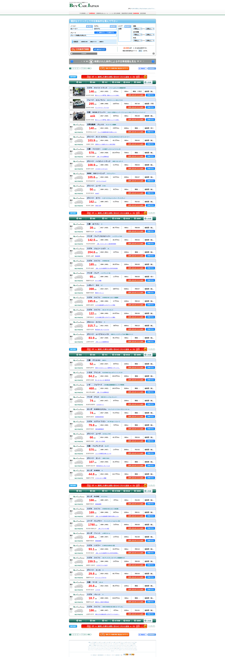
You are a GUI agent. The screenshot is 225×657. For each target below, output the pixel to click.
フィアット (114, 649)
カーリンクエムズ (101, 181)
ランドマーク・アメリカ (102, 107)
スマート (130, 643)
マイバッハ (126, 643)
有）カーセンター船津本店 (102, 380)
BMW (134, 643)
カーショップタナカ (100, 577)
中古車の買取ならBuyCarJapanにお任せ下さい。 (143, 8)
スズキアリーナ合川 (101, 565)
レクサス (128, 642)
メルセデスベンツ (117, 643)
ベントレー (135, 646)
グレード (73, 32)
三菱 (94, 643)
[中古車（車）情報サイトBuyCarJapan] (84, 4)
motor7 (97, 193)
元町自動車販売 (99, 429)
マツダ (100, 643)
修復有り (102, 41)
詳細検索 (83, 53)
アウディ (106, 645)
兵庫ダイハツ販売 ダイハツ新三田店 (105, 144)
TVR (118, 648)
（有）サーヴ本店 (100, 441)
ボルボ (136, 649)
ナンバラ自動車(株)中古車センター (107, 132)
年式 (134, 38)
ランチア (125, 649)
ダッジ (121, 646)
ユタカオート (100, 404)
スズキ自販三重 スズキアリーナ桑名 (105, 317)
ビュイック (90, 646)
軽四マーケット (99, 293)
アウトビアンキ (131, 649)
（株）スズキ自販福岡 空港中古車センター (107, 516)
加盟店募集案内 (100, 655)
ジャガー (97, 648)
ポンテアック (110, 646)
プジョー (89, 649)
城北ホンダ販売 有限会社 (102, 602)
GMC (132, 645)
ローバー (107, 648)
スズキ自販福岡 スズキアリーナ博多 (105, 305)
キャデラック (123, 645)
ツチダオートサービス (101, 169)
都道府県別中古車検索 (127, 13)
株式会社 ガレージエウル (102, 329)
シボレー (128, 645)
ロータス (112, 648)
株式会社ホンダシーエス (103, 465)
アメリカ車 (103, 642)
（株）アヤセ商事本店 (102, 156)
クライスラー (116, 646)
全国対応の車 (84, 41)
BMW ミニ (91, 645)
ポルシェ (102, 645)
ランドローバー (102, 648)
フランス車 (113, 642)
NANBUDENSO (99, 416)
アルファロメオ (98, 649)
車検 (121, 655)
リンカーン (95, 646)
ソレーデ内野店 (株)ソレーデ (103, 453)
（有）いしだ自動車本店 (102, 342)
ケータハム (130, 648)
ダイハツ (107, 643)
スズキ (104, 643)
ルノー (93, 649)
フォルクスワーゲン (112, 645)
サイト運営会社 (93, 655)
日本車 (95, 642)
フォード (99, 646)
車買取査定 (92, 13)
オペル (118, 645)
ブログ (113, 655)
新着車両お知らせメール (102, 13)
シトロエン (135, 648)
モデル (96, 26)
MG (115, 648)
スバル (97, 643)
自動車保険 (136, 13)
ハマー (135, 645)
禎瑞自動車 (98, 504)
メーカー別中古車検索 (115, 13)
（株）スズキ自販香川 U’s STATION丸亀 (106, 268)
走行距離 (136, 32)
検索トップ (91, 642)
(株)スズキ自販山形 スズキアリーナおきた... (107, 614)
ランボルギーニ (120, 649)
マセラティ (109, 649)
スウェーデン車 (124, 642)
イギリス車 (108, 642)
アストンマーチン (91, 648)
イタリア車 (118, 642)
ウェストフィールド (123, 648)
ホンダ (91, 643)
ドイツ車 (98, 642)
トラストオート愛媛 (100, 478)
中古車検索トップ (84, 13)
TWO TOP (98, 205)
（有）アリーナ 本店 (103, 528)
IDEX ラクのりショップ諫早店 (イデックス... (107, 368)
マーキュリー (104, 646)
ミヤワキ (97, 589)
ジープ (124, 646)
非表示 (75, 42)
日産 (135, 642)
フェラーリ (104, 649)
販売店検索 (143, 13)
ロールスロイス (129, 646)
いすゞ (111, 643)
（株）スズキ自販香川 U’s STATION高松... (107, 553)
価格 (134, 26)
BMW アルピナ (96, 645)
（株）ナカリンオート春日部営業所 (106, 244)
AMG (122, 643)
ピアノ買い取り (107, 655)
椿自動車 (97, 256)
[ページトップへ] (151, 213)
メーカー (73, 26)
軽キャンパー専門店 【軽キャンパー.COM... (107, 95)
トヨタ (132, 642)
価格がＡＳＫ (93, 41)
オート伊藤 (98, 231)
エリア (120, 26)
